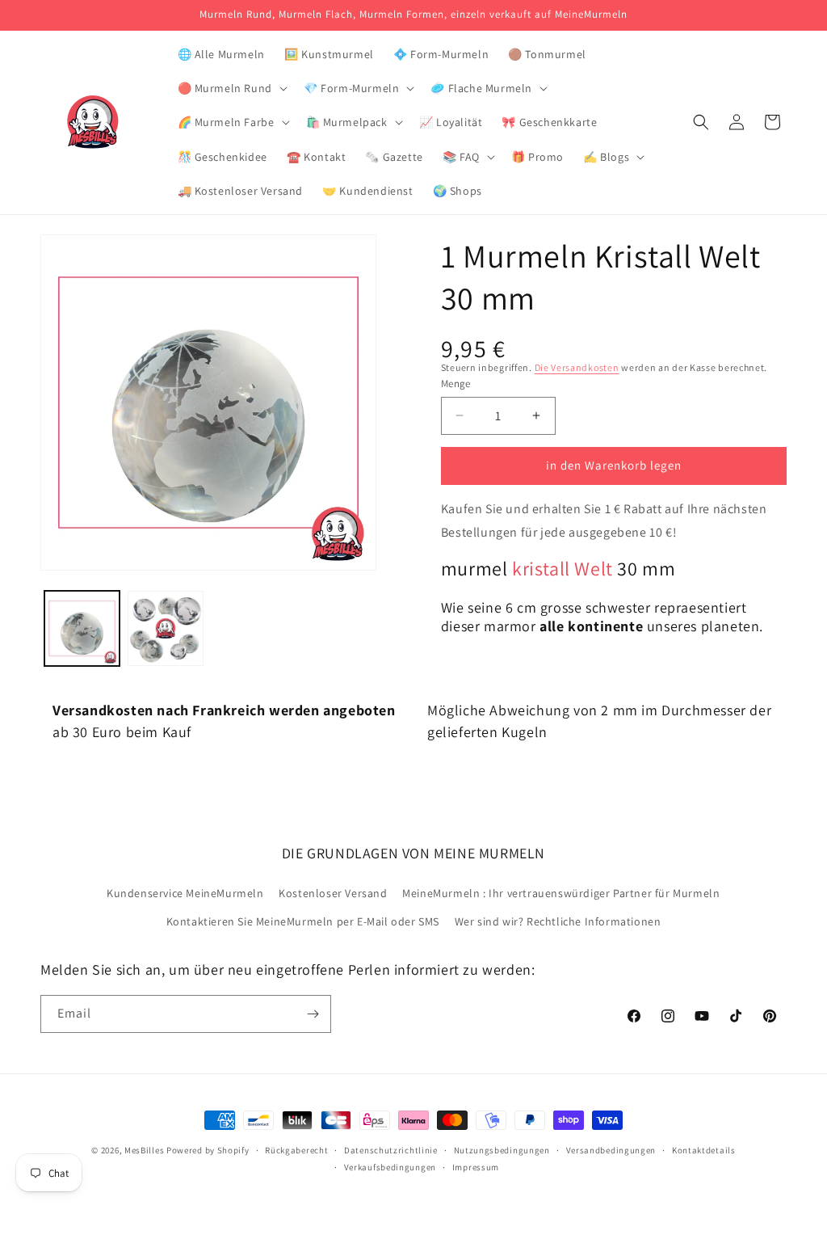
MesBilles (144, 1150)
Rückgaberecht (296, 1150)
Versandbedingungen (611, 1150)
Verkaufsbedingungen (390, 1167)
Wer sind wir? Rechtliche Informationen (558, 921)
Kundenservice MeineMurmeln (185, 893)
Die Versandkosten (577, 367)
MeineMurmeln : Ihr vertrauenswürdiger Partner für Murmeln (561, 893)
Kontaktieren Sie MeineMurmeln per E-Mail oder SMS (302, 921)
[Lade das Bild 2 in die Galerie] (165, 628)
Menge (456, 383)
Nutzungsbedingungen (502, 1150)
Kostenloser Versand (333, 893)
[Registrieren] (312, 1014)
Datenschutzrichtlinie (391, 1150)
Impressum (475, 1167)
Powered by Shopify (208, 1150)
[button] (231, 88)
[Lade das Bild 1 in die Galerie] (82, 628)
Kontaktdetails (704, 1150)
